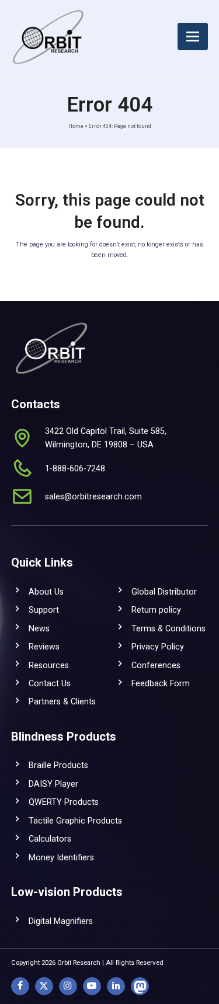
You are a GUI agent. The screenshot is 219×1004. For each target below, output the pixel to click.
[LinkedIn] (116, 986)
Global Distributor (164, 591)
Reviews (44, 646)
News (39, 628)
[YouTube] (92, 986)
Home (76, 126)
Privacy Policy (157, 646)
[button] (193, 36)
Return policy (156, 609)
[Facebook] (20, 986)
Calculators (50, 838)
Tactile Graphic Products (75, 820)
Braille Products (58, 765)
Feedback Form (160, 683)
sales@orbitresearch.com (93, 496)
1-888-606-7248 (75, 468)
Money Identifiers (61, 857)
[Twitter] (44, 986)
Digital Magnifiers (61, 921)
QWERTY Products (64, 802)
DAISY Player (53, 783)
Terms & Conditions (168, 628)
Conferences (155, 665)
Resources (49, 665)
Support (44, 609)
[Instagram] (68, 986)
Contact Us (50, 683)
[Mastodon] (140, 986)
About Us (46, 591)
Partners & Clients (62, 701)
